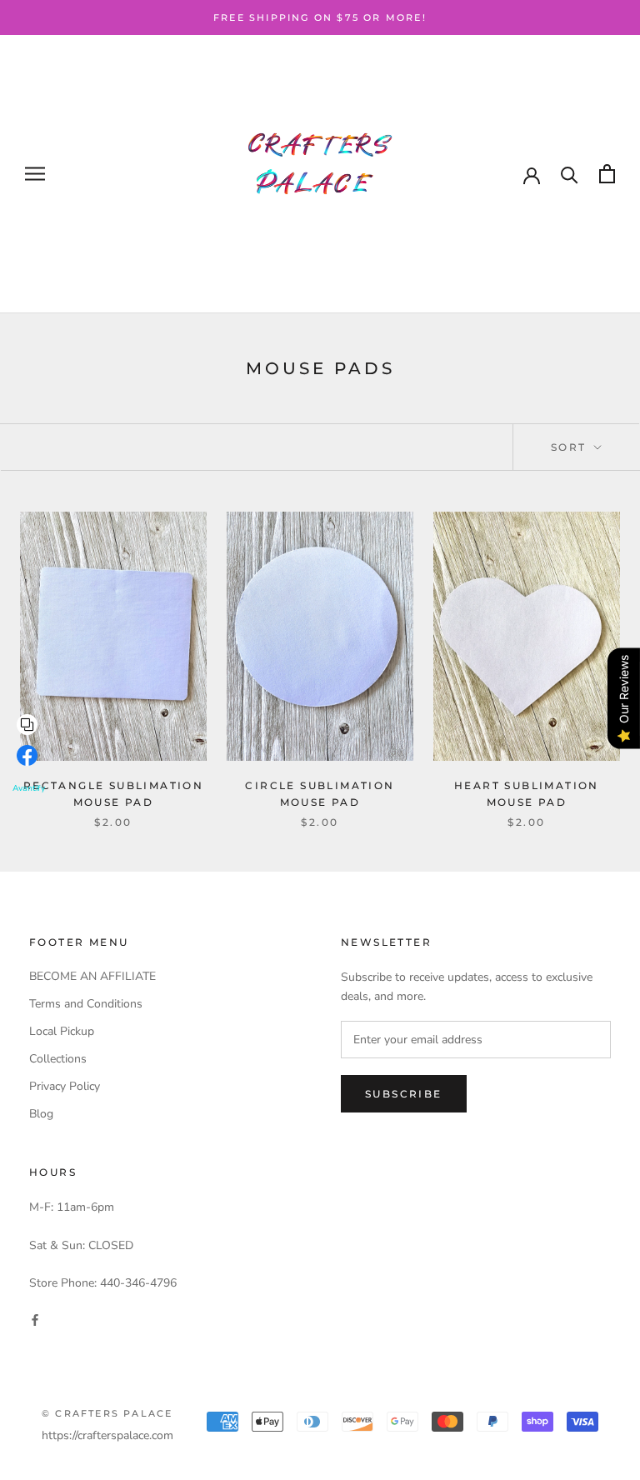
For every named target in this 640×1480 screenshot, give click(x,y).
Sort (571, 447)
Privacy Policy (64, 1086)
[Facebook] (35, 1318)
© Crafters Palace (107, 1413)
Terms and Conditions (85, 1004)
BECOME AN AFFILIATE (92, 976)
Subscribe (403, 1094)
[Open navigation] (35, 174)
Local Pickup (61, 1031)
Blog (41, 1114)
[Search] (569, 173)
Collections (58, 1059)
